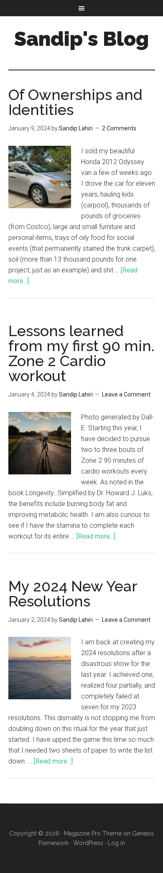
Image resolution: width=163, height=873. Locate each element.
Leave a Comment (126, 394)
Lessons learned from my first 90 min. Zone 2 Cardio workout (81, 353)
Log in (116, 843)
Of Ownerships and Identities (75, 102)
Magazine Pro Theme (93, 833)
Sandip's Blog (81, 38)
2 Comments (119, 128)
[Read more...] (95, 536)
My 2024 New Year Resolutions (72, 593)
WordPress (88, 843)
